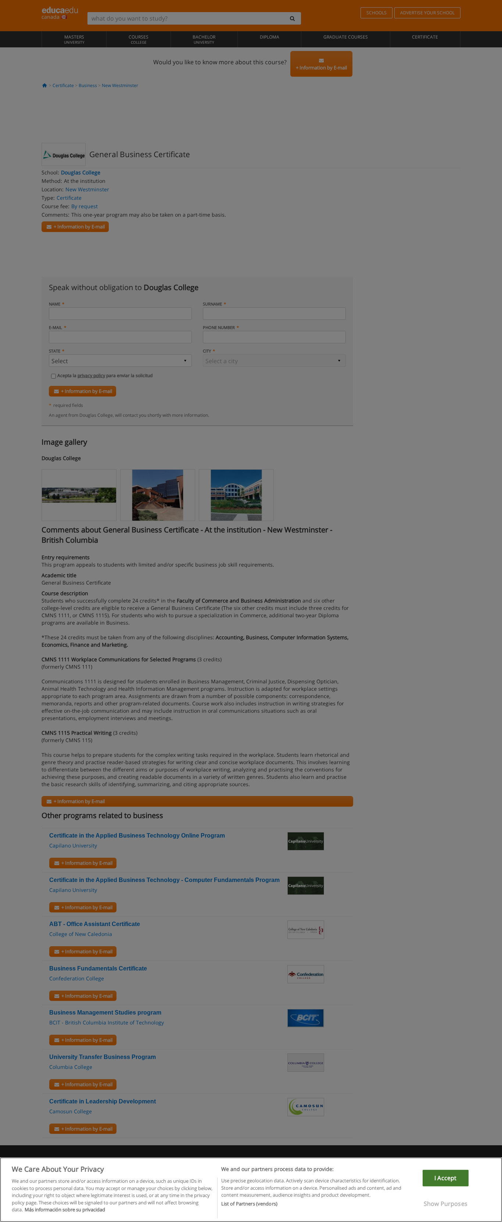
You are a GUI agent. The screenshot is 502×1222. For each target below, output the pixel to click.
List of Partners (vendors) (249, 1204)
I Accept (445, 1178)
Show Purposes (445, 1204)
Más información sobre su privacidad (65, 1209)
